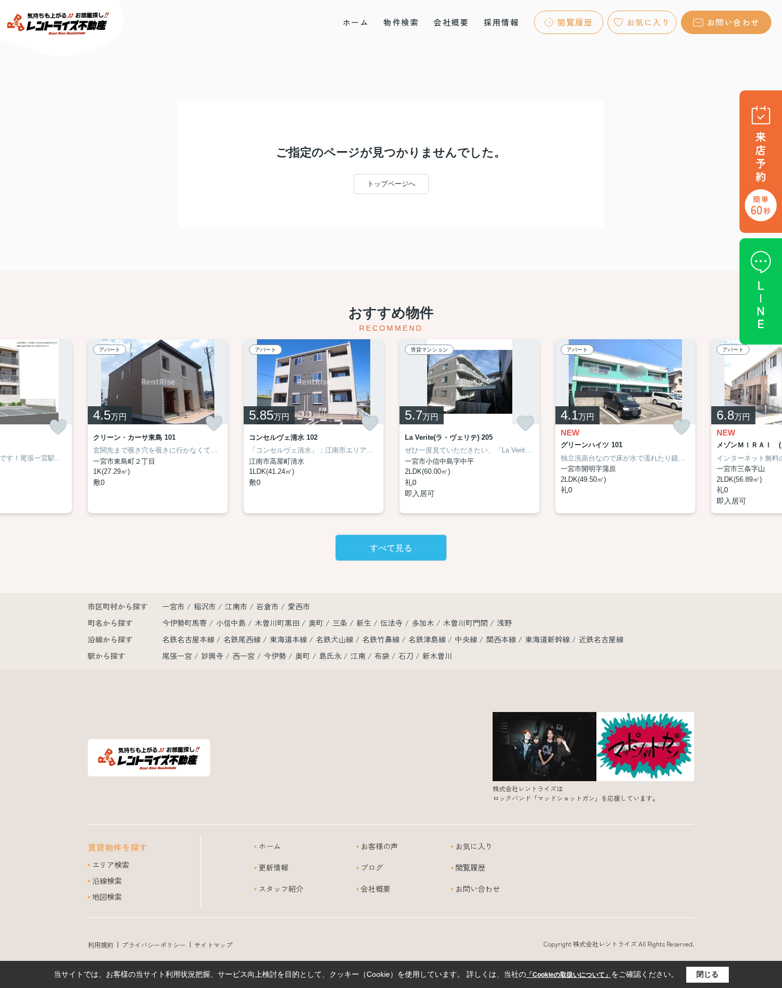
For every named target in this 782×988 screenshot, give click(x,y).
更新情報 (273, 867)
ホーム (356, 22)
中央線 (467, 639)
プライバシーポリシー (154, 944)
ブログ (372, 867)
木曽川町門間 (466, 622)
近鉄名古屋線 (601, 639)
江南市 (236, 606)
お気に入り (649, 22)
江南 (358, 655)
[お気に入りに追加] (57, 427)
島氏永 (330, 655)
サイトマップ (213, 944)
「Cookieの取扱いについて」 (568, 974)
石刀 (405, 655)
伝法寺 (392, 622)
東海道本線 (289, 639)
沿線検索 (107, 880)
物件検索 (401, 22)
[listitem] (158, 426)
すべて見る (391, 547)
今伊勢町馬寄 (185, 622)
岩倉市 (267, 606)
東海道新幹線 (548, 639)
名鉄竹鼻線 (382, 639)
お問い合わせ (733, 22)
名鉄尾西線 (243, 639)
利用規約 (100, 944)
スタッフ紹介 (281, 888)
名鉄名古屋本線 (189, 639)
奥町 (317, 622)
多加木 (424, 622)
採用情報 (501, 22)
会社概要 (451, 22)
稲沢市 (205, 606)
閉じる (707, 974)
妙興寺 (212, 655)
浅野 (504, 622)
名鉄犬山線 (335, 639)
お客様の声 (379, 846)
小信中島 (232, 622)
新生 (364, 622)
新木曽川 (437, 655)
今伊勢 (275, 655)
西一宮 (243, 655)
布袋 (382, 655)
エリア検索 (110, 864)
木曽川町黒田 (278, 622)
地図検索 (107, 896)
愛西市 (299, 606)
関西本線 (502, 639)
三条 (341, 622)
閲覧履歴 (575, 22)
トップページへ (391, 184)
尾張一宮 (177, 655)
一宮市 (173, 606)
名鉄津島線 (428, 639)
